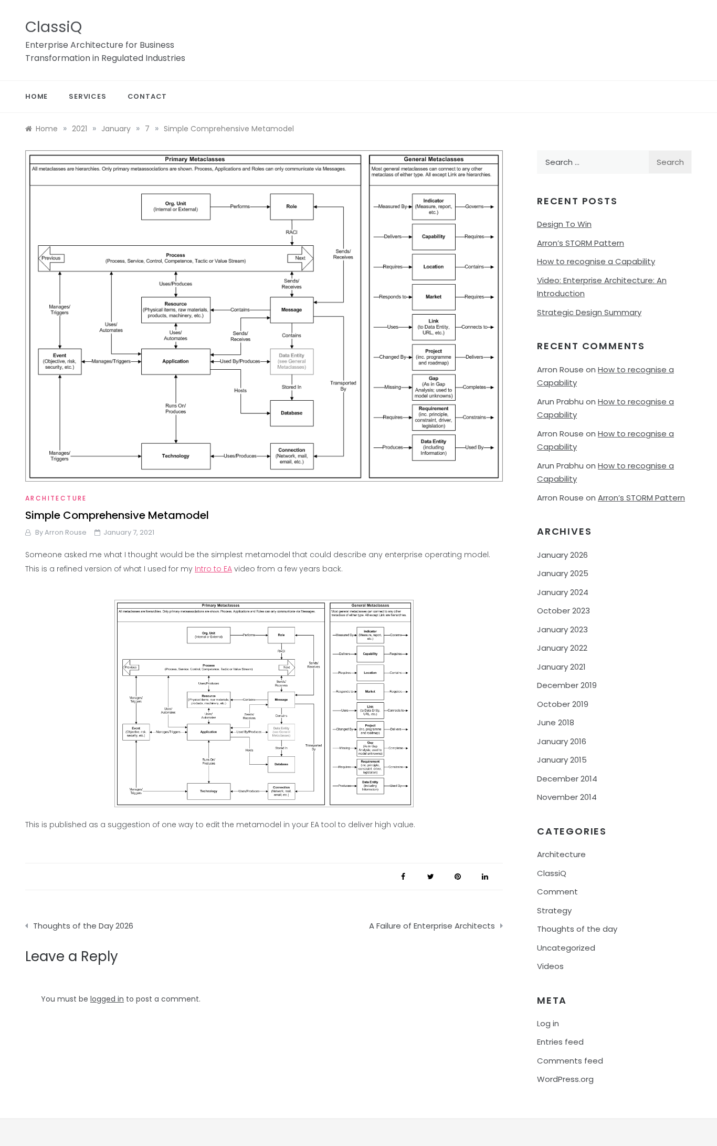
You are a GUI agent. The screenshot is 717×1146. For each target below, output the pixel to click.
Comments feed (570, 1060)
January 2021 (561, 666)
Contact (147, 96)
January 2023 (562, 629)
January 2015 (562, 759)
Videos (550, 966)
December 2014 (567, 778)
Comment (557, 891)
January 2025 (562, 573)
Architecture (56, 498)
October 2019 (562, 704)
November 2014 (567, 797)
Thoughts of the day (577, 928)
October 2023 (563, 610)
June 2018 (555, 722)
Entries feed (560, 1041)
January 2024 (562, 592)
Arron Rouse (66, 532)
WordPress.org (565, 1079)
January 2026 (562, 554)
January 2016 (561, 741)
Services (87, 96)
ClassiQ (53, 26)
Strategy (554, 910)
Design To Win (564, 224)
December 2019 (567, 685)
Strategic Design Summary (589, 312)
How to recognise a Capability (596, 261)
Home (36, 96)
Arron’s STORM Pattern (580, 242)
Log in (548, 1023)
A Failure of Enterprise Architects (432, 925)
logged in (107, 999)
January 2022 (562, 647)
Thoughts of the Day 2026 (83, 925)
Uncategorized (566, 947)
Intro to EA (213, 569)
